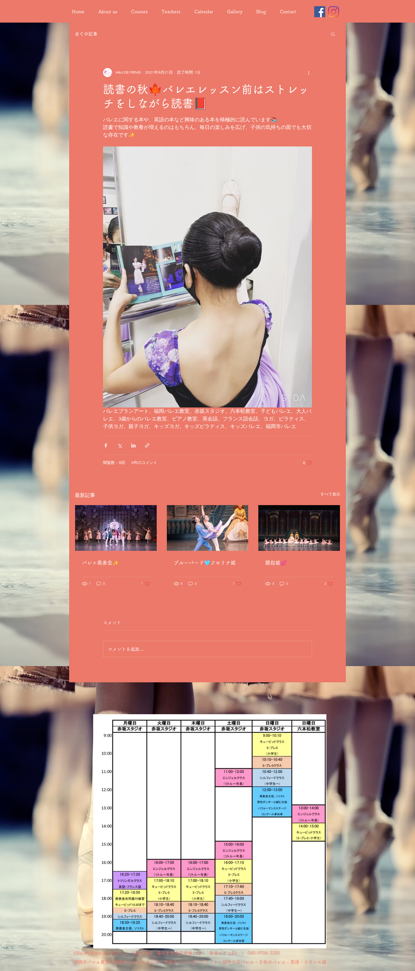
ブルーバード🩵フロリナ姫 (205, 562)
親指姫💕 (276, 562)
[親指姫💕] (299, 528)
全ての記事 (86, 34)
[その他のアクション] (308, 72)
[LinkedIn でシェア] (133, 445)
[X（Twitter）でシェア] (119, 445)
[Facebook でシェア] (105, 445)
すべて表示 (330, 494)
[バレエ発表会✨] (116, 528)
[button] (333, 34)
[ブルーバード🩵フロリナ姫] (207, 528)
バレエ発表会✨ (100, 562)
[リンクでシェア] (147, 445)
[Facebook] (319, 11)
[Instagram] (333, 11)
